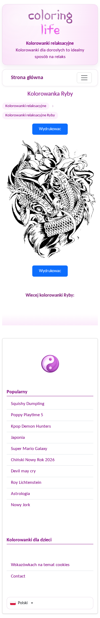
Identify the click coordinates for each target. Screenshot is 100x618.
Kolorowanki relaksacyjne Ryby (30, 115)
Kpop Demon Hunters (31, 426)
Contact (18, 576)
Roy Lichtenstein (26, 482)
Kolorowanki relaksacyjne (25, 106)
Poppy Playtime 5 (27, 415)
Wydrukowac (50, 129)
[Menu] (84, 77)
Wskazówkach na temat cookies (40, 565)
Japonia (18, 437)
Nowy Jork (20, 505)
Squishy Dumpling (27, 404)
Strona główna (27, 77)
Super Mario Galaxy (29, 449)
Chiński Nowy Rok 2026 (33, 460)
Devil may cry (23, 471)
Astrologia (20, 494)
